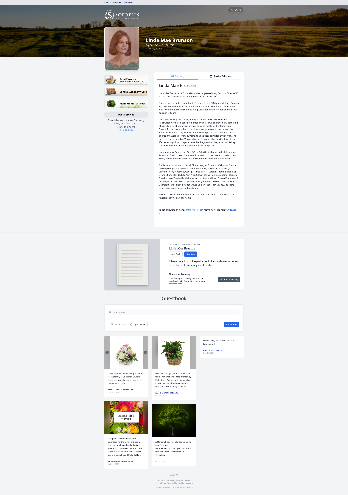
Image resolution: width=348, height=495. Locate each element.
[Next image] (145, 352)
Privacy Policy (166, 483)
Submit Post (231, 324)
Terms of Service (181, 483)
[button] (126, 352)
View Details (126, 130)
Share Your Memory (229, 279)
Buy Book (191, 254)
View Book (175, 254)
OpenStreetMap (177, 487)
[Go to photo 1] (125, 367)
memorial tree (193, 209)
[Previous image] (107, 352)
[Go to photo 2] (127, 367)
